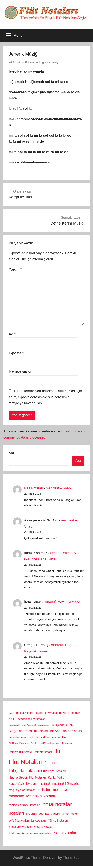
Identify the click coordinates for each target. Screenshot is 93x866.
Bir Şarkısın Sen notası (66, 731)
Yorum (15, 269)
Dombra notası (43, 752)
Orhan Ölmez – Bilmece (61, 602)
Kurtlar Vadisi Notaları (22, 783)
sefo (74, 813)
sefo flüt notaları (19, 820)
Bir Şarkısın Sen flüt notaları (28, 731)
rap (47, 813)
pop (41, 813)
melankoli (44, 790)
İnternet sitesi (20, 372)
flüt (58, 751)
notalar (63, 804)
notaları (16, 813)
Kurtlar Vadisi (56, 777)
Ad (12, 334)
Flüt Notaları (33, 488)
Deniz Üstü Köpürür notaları (45, 743)
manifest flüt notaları (66, 783)
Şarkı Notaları (65, 833)
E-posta (16, 353)
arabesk (41, 712)
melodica (60, 790)
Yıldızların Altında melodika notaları (31, 826)
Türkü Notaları (58, 820)
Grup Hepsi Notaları (53, 771)
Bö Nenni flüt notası (19, 743)
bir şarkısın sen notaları (51, 737)
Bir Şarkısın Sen (62, 725)
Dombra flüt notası (20, 752)
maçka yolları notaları (22, 790)
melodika (16, 796)
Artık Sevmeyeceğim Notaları (27, 718)
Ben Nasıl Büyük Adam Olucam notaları (29, 725)
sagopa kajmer (60, 813)
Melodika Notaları (41, 796)
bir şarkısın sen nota (21, 737)
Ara (11, 453)
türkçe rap (38, 820)
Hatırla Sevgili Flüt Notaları (27, 777)
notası (31, 813)
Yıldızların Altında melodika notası (30, 833)
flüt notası (53, 763)
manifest (44, 783)
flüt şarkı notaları (24, 770)
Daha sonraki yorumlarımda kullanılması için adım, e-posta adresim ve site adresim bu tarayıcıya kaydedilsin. (45, 397)
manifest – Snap (58, 488)
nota (48, 804)
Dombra (67, 743)
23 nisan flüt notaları (21, 712)
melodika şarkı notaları (25, 805)
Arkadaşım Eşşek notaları (64, 712)
